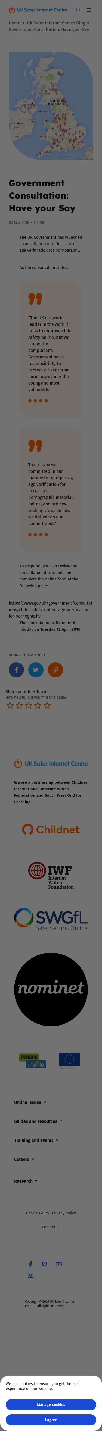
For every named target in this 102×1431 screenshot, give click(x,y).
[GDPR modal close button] (90, 11)
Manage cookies (51, 1404)
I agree (51, 1420)
